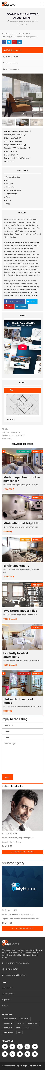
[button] (39, 95)
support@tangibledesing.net (16, 975)
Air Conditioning (10, 1019)
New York (14, 138)
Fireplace (20, 1023)
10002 (17, 141)
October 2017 (7, 988)
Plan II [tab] (12, 419)
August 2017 (6, 1000)
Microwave (8, 1028)
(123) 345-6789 (12, 56)
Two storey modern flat (20, 610)
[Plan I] (22, 404)
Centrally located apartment (15, 654)
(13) (7, 37)
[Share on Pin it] (14, 42)
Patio (18, 1028)
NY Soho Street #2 (20, 148)
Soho (21, 144)
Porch (27, 1028)
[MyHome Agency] (22, 886)
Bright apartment (16, 565)
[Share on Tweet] (9, 42)
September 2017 (8, 994)
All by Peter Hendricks (22, 852)
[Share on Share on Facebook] (4, 42)
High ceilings (33, 1023)
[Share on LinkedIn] (19, 42)
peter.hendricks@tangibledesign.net (19, 838)
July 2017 (5, 1006)
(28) (22, 33)
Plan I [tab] (12, 390)
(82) (7, 33)
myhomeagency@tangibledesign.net (19, 914)
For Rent (20, 134)
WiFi (19, 1032)
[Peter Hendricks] (22, 810)
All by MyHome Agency (22, 928)
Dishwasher (8, 1023)
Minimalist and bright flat (22, 523)
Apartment (24, 131)
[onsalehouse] (8, 4)
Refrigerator (8, 1032)
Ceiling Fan (25, 1019)
